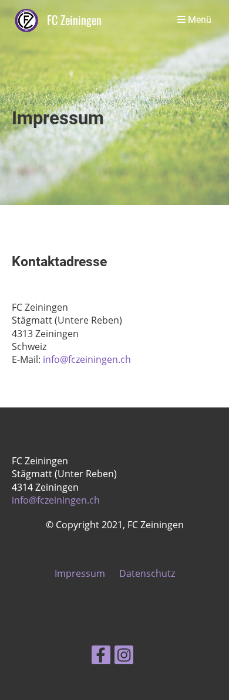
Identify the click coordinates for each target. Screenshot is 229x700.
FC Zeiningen (74, 20)
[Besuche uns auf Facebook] (101, 657)
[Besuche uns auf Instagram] (123, 657)
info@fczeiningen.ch (87, 359)
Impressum (80, 573)
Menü (198, 20)
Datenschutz (147, 573)
